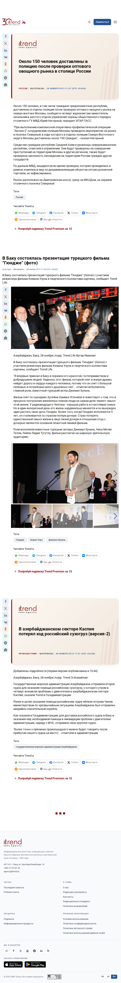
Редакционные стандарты (76, 901)
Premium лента (11, 892)
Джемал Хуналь (57, 540)
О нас (66, 887)
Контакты (68, 897)
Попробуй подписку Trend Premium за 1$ (44, 228)
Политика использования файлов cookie (84, 933)
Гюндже (20, 540)
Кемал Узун (36, 540)
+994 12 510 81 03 (12, 868)
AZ (108, 976)
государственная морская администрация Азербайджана (46, 747)
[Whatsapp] (6, 951)
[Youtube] (27, 951)
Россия (19, 197)
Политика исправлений (75, 906)
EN (102, 976)
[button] (6, 36)
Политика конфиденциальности (79, 923)
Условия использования (75, 919)
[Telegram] (34, 951)
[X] (20, 951)
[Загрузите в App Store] (13, 964)
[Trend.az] (14, 22)
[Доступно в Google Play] (35, 964)
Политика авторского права (77, 928)
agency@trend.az (11, 871)
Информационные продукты (18, 923)
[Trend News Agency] (12, 843)
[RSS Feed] (48, 951)
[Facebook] (13, 951)
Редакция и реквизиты (75, 892)
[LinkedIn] (41, 951)
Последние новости (14, 887)
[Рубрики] (115, 22)
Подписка (9, 919)
